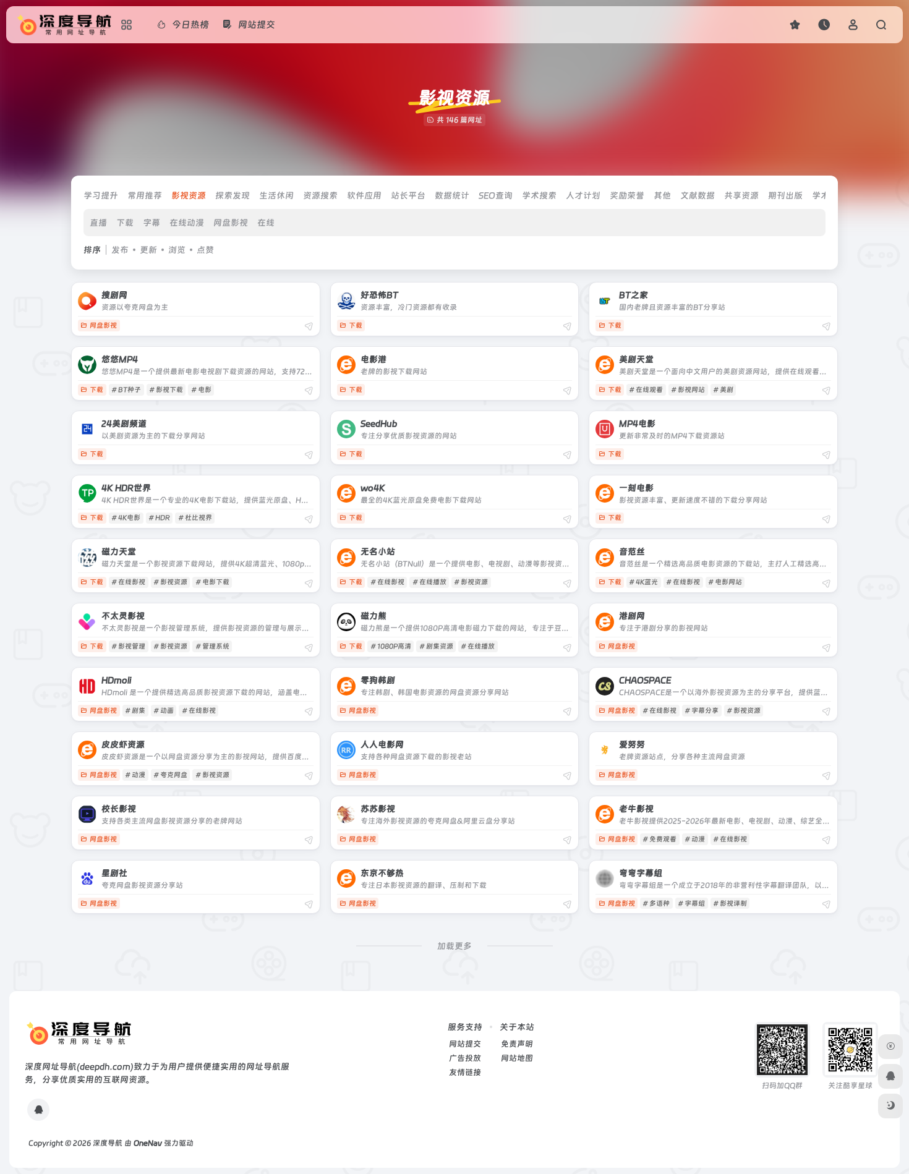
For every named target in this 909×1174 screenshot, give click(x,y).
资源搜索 (320, 195)
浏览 (177, 250)
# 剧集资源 (436, 646)
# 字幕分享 (702, 711)
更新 (148, 250)
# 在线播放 (429, 582)
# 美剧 (723, 390)
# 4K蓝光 (643, 582)
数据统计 (452, 195)
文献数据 (697, 195)
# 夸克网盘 (170, 775)
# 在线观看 (646, 390)
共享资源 (741, 195)
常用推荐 (144, 195)
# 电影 (201, 390)
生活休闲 (276, 195)
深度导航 (107, 1143)
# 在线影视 (128, 582)
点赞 (205, 250)
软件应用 (364, 195)
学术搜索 (539, 195)
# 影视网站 (688, 390)
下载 (125, 223)
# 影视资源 (170, 582)
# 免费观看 (659, 839)
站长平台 (408, 195)
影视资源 (188, 195)
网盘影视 (230, 223)
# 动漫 (135, 775)
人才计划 (583, 195)
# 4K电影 (125, 518)
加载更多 (454, 946)
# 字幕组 (691, 904)
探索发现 (232, 195)
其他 (662, 195)
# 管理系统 (212, 646)
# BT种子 (126, 390)
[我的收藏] (795, 24)
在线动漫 (186, 223)
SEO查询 (496, 195)
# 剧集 (135, 711)
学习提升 (100, 195)
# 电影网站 (725, 582)
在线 (266, 223)
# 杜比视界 (195, 518)
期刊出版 (785, 195)
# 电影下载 (212, 582)
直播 (98, 223)
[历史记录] (824, 24)
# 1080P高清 (390, 646)
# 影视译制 (730, 904)
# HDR (159, 518)
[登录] (853, 24)
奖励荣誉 (627, 195)
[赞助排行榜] (890, 1046)
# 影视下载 (166, 390)
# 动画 (163, 711)
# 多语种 (656, 904)
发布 (120, 250)
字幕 (151, 223)
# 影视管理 (128, 646)
